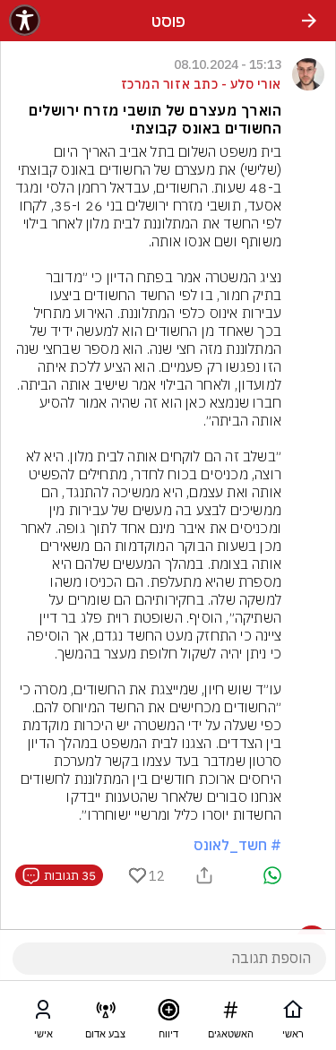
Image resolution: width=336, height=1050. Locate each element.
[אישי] (43, 1013)
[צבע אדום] (105, 1013)
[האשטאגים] (230, 1013)
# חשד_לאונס (237, 845)
